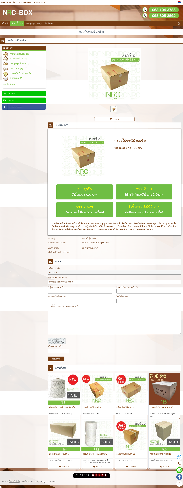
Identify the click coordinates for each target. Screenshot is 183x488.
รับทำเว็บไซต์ (14, 481)
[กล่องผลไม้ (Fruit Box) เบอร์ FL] (164, 389)
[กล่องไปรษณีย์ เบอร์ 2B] (97, 389)
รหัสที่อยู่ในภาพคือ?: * (56, 346)
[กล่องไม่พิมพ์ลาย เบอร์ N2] (164, 435)
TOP (179, 485)
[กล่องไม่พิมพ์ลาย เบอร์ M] (64, 435)
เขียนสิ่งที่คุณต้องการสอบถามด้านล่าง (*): (63, 306)
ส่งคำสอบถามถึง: (54, 268)
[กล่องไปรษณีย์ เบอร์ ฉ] (180, 2)
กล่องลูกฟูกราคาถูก (34, 24)
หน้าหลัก (5, 24)
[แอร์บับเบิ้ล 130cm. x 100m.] (97, 435)
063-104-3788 (24, 2)
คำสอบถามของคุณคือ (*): (57, 278)
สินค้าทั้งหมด (17, 24)
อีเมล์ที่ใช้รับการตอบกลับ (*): (127, 287)
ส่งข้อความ (56, 359)
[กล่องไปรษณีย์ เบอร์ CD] (131, 435)
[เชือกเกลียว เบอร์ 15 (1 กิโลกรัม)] (64, 389)
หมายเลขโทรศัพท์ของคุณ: (57, 296)
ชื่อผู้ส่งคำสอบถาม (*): (56, 287)
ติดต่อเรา (49, 24)
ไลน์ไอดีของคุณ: (122, 296)
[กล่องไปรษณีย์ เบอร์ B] (131, 389)
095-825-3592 (39, 2)
